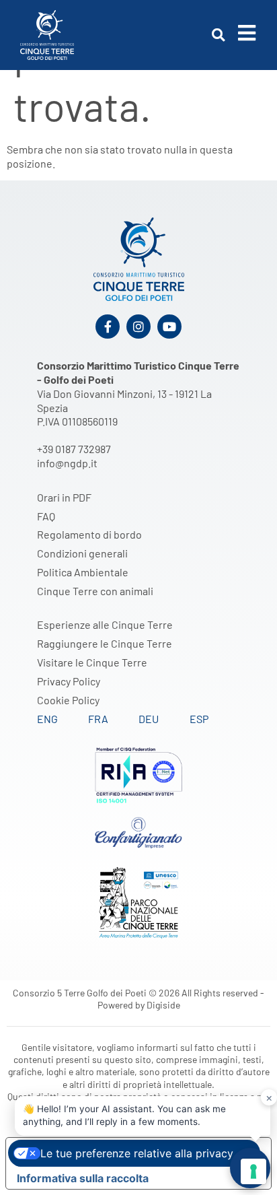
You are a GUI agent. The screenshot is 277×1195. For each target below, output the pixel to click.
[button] (218, 34)
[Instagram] (138, 326)
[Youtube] (169, 326)
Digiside (163, 1005)
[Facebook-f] (107, 326)
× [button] (269, 1097)
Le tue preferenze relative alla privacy (136, 1153)
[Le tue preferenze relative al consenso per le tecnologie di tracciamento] (253, 1171)
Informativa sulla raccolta (83, 1178)
